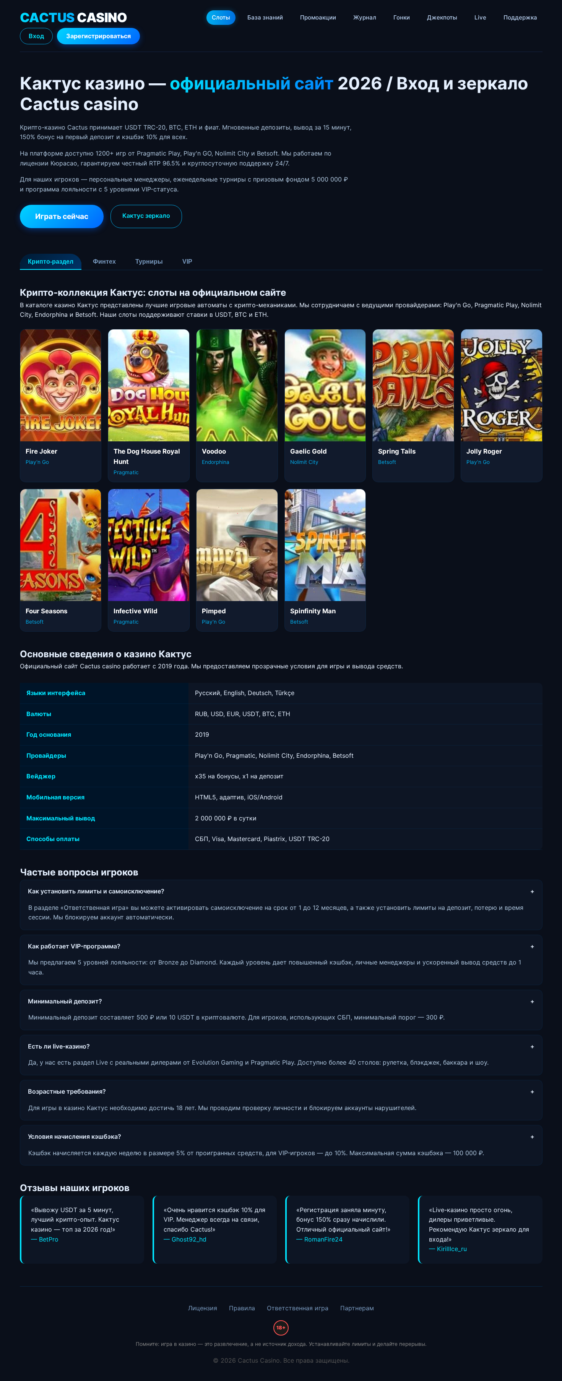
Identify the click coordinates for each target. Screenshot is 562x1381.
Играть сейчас (61, 216)
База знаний (265, 17)
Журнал (364, 17)
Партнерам (357, 1308)
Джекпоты (442, 17)
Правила (242, 1308)
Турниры (149, 261)
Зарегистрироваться (98, 36)
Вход (36, 36)
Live (480, 17)
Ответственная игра (297, 1308)
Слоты (221, 17)
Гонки (401, 17)
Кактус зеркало (146, 215)
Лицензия (202, 1308)
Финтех (104, 261)
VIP (187, 261)
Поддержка (520, 17)
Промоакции (318, 17)
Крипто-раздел (50, 261)
